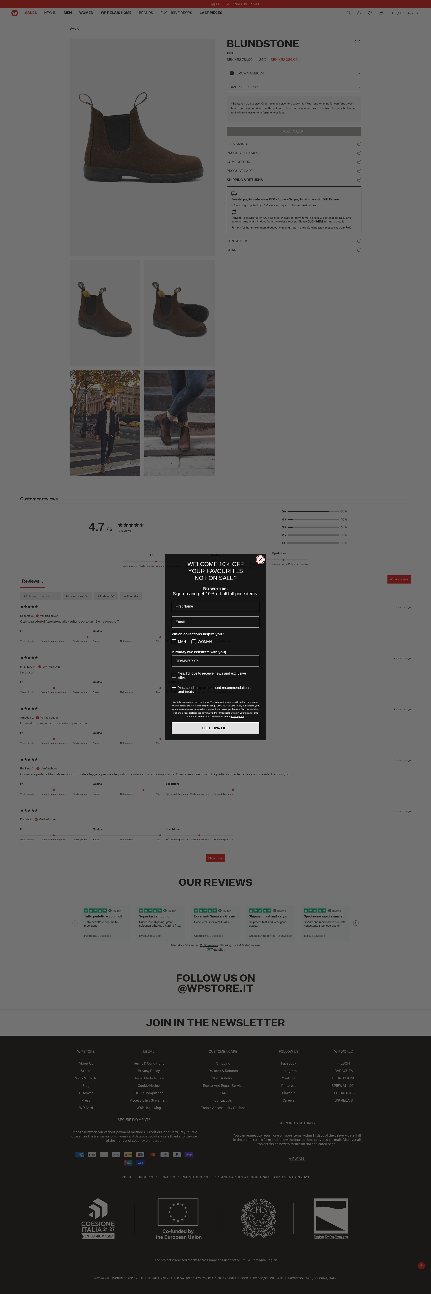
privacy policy (237, 716)
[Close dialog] (260, 560)
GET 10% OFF (215, 728)
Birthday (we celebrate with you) (199, 652)
